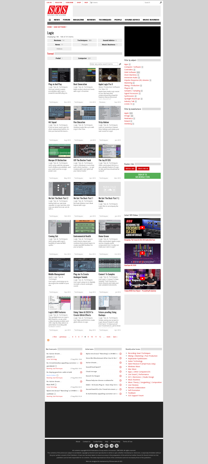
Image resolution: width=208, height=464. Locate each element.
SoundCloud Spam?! (93, 367)
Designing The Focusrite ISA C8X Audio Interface (139, 239)
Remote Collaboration (136, 387)
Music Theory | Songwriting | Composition (145, 382)
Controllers (129, 69)
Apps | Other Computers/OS (139, 372)
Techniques (105, 19)
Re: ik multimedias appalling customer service (64, 363)
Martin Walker (51, 375)
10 (92, 337)
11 (96, 337)
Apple (128, 113)
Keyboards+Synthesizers (137, 358)
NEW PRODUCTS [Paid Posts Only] (141, 364)
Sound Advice (132, 19)
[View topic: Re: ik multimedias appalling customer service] (81, 363)
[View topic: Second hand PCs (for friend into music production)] (120, 389)
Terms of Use (127, 442)
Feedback (132, 393)
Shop (79, 2)
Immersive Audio (132, 77)
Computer (87, 58)
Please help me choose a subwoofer (99, 380)
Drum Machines (131, 75)
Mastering (129, 83)
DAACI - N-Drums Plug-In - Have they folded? (102, 385)
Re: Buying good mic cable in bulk (59, 372)
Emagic (128, 116)
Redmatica (129, 118)
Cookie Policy (97, 442)
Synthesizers (130, 96)
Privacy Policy (115, 442)
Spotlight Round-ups (133, 99)
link (60, 84)
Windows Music (134, 366)
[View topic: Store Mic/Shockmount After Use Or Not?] (120, 358)
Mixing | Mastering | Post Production (142, 356)
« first (54, 337)
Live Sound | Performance (138, 374)
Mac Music (132, 369)
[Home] (57, 10)
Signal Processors (132, 93)
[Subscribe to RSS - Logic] (84, 341)
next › (109, 337)
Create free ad (143, 168)
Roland (128, 121)
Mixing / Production (133, 85)
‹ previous (62, 337)
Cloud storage (91, 371)
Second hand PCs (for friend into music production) (103, 389)
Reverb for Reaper (93, 376)
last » (115, 337)
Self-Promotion (134, 390)
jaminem (49, 357)
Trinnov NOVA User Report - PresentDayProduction (140, 290)
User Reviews (133, 385)
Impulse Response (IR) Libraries (137, 80)
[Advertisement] (142, 196)
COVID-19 (129, 104)
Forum (66, 19)
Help (86, 2)
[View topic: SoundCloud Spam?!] (120, 367)
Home (49, 20)
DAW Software (60, 27)
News (57, 19)
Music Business (151, 19)
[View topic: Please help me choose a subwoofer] (120, 380)
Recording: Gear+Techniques (54, 368)
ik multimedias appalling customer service (102, 394)
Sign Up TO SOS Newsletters (142, 175)
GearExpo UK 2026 (130, 265)
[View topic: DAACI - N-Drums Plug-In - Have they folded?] (120, 385)
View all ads (130, 168)
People (118, 19)
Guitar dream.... (92, 363)
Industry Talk (130, 101)
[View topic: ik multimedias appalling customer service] (120, 394)
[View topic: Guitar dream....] (120, 363)
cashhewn (50, 394)
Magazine (78, 19)
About (78, 442)
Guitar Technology (52, 359)
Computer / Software (133, 67)
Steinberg (129, 124)
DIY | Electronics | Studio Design (141, 377)
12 (100, 337)
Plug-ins (128, 88)
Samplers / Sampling (133, 91)
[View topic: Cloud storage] (120, 371)
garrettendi (50, 366)
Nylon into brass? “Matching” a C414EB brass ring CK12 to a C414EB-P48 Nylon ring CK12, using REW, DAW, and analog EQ (64, 391)
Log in (49, 2)
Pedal (62, 58)
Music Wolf (50, 385)
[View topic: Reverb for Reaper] (120, 376)
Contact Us (86, 442)
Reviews (91, 19)
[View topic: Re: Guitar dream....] (81, 354)
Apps (127, 64)
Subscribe (69, 2)
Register (58, 2)
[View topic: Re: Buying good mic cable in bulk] (81, 372)
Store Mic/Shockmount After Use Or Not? (101, 358)
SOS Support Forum (136, 395)
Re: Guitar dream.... (54, 354)
